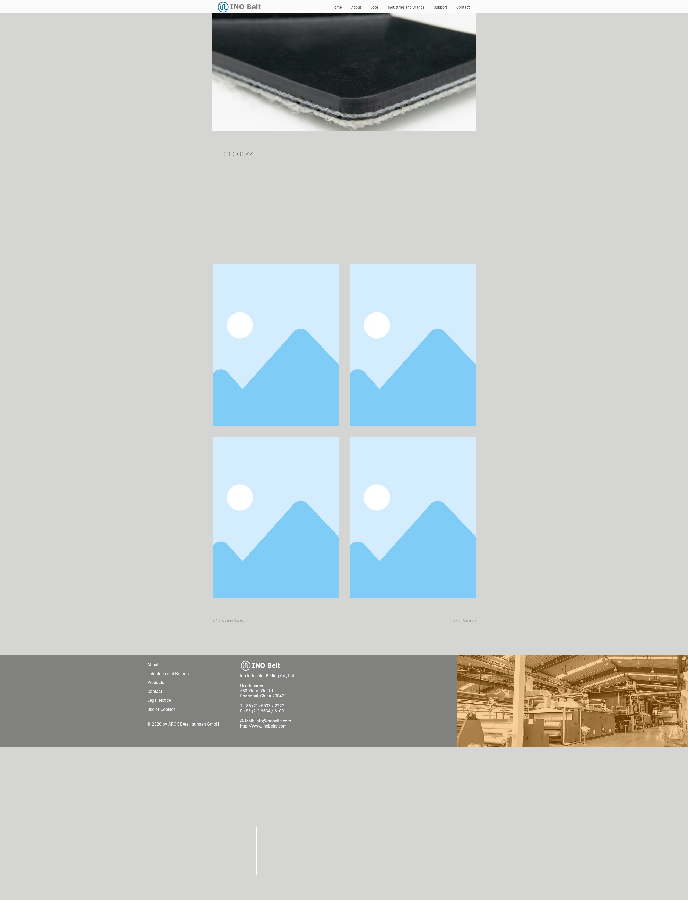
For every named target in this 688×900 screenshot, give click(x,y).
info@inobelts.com (273, 720)
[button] (276, 345)
